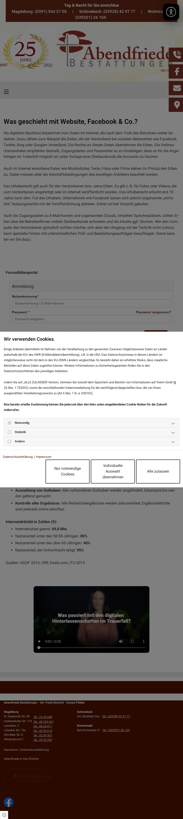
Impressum (43, 457)
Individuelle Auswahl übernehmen (112, 471)
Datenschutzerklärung (18, 457)
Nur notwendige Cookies (67, 471)
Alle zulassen (158, 471)
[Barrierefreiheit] (171, 12)
